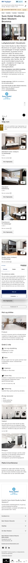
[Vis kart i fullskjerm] (24, 115)
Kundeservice (5, 516)
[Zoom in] (25, 103)
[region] (14, 109)
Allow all (14, 291)
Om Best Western (7, 530)
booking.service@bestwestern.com (10, 543)
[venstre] (1, 561)
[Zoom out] (25, 105)
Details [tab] (14, 269)
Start (3, 12)
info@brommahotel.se (11, 90)
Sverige (14, 12)
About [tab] (22, 269)
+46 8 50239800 (10, 88)
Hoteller (8, 12)
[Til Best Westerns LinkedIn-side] (9, 548)
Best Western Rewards (8, 521)
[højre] (26, 561)
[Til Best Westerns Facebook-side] (3, 548)
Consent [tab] (5, 269)
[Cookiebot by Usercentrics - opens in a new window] (20, 265)
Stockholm (21, 12)
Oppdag (4, 526)
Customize (13, 296)
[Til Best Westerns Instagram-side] (6, 548)
